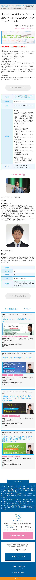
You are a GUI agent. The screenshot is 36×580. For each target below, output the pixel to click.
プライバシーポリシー (18, 566)
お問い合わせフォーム (18, 536)
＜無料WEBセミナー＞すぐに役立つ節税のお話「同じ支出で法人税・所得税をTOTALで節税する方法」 (18, 398)
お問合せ (18, 578)
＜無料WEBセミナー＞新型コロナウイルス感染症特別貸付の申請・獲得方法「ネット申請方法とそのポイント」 (17, 439)
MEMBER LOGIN (18, 557)
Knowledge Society (19, 572)
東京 (22, 98)
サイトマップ (18, 569)
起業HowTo (27, 98)
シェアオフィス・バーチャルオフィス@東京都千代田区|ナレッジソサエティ (17, 5)
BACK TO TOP (18, 481)
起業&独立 (21, 96)
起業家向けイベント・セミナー (7, 6)
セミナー (17, 6)
